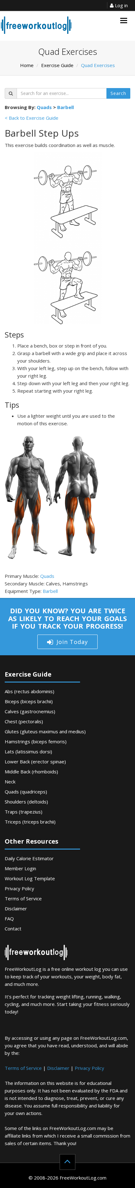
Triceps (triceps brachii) (30, 822)
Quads (44, 107)
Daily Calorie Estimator (29, 858)
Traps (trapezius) (23, 812)
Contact (13, 928)
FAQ (9, 918)
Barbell (65, 107)
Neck (10, 781)
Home (27, 65)
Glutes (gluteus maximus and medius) (45, 731)
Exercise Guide (57, 65)
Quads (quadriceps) (26, 791)
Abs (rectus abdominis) (29, 691)
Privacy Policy (19, 888)
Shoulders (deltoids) (26, 801)
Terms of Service (23, 898)
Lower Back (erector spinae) (35, 761)
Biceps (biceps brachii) (29, 701)
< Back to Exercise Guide (31, 118)
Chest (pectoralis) (24, 721)
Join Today (72, 642)
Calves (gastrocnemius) (30, 711)
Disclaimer (16, 908)
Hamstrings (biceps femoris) (36, 741)
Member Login (20, 868)
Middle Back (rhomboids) (31, 771)
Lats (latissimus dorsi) (28, 751)
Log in (121, 5)
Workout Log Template (30, 878)
